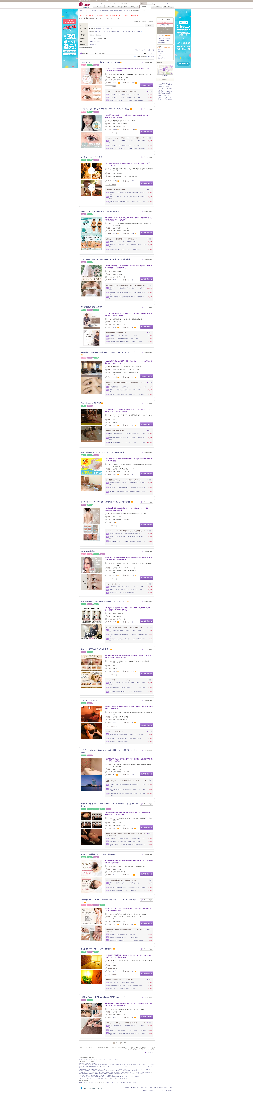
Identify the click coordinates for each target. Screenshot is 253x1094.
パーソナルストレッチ (145, 1072)
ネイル (85, 1082)
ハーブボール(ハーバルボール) (86, 1072)
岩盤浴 (92, 1076)
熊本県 (95, 1059)
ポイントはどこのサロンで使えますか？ (165, 89)
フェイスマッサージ (96, 1064)
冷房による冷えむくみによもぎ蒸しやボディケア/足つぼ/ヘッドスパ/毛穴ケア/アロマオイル (128, 164)
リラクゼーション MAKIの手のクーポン (116, 189)
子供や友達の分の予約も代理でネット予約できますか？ (165, 92)
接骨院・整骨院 (123, 1078)
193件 (132, 377)
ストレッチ (137, 1072)
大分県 (100, 1059)
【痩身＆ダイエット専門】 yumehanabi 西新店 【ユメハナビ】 (106, 997)
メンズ (151, 3)
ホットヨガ (129, 1076)
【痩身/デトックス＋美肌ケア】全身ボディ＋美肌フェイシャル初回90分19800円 (127, 288)
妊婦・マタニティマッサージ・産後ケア (111, 1072)
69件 (132, 280)
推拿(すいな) (97, 1072)
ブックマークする (147, 62)
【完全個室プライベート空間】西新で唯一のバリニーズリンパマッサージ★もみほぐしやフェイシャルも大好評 (128, 410)
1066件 (133, 83)
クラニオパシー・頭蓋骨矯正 (106, 1075)
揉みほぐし (118, 1070)
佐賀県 (85, 1059)
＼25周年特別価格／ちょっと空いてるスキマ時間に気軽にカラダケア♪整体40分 (127, 483)
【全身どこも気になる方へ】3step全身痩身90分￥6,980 (122, 241)
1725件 (115, 575)
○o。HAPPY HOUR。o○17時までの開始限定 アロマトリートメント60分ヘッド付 (127, 785)
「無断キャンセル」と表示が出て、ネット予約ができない (165, 98)
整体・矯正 (81, 1073)
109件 (114, 425)
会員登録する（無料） (165, 25)
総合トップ (81, 10)
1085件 (115, 671)
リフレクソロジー (83, 1069)
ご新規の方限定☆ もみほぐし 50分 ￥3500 (121, 982)
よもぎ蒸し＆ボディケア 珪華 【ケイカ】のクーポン (119, 979)
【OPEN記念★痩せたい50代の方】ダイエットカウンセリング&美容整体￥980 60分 (128, 635)
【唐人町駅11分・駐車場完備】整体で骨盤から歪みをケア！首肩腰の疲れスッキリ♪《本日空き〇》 (128, 460)
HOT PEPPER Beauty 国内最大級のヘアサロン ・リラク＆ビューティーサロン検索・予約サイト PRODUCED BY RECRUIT (85, 5)
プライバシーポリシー (159, 1090)
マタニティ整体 (124, 1073)
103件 (132, 671)
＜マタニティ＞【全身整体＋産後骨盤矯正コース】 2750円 (124, 338)
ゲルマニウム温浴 (106, 1076)
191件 (132, 233)
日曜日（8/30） (126, 31)
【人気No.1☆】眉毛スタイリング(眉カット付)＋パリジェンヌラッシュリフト (127, 390)
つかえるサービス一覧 (163, 40)
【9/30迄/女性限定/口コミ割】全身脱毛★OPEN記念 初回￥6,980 (124, 533)
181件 (132, 181)
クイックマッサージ (138, 1066)
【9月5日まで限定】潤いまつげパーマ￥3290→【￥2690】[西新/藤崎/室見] (127, 148)
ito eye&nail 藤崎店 (88, 551)
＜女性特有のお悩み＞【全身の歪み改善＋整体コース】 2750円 (125, 341)
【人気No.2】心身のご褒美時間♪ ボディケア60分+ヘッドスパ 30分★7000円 (127, 202)
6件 (114, 522)
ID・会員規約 (144, 1090)
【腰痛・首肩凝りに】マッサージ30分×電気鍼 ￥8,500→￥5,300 (124, 841)
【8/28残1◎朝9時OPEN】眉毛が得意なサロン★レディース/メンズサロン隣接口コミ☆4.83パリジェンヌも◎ (128, 362)
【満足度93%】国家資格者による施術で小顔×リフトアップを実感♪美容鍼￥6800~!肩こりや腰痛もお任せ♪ (128, 813)
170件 (114, 474)
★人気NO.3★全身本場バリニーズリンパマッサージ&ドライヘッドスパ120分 (127, 443)
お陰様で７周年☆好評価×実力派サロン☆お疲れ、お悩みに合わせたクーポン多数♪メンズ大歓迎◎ (129, 708)
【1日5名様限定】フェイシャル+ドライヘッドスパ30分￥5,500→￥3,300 (126, 838)
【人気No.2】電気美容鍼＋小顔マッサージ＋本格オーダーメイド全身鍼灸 (127, 887)
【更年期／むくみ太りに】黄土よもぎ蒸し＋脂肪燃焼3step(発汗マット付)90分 (127, 245)
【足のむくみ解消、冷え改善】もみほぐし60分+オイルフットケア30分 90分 (127, 735)
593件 (114, 924)
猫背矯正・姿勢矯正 (103, 1073)
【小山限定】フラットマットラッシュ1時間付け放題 (122, 592)
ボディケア (81, 1063)
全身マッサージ (87, 1064)
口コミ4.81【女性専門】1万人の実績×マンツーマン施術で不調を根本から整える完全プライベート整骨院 (128, 314)
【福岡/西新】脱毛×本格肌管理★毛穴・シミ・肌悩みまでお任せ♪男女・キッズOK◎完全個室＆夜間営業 (128, 509)
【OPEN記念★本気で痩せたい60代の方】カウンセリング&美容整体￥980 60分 (127, 639)
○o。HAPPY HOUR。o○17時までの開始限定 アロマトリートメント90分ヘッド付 (127, 790)
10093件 (115, 83)
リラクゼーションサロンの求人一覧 (144, 50)
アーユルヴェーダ (148, 1069)
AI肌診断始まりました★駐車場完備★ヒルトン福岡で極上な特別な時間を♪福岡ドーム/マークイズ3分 (128, 760)
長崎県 (90, 1059)
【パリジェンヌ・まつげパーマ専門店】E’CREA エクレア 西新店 (105, 109)
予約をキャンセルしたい (164, 95)
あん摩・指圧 (100, 1078)
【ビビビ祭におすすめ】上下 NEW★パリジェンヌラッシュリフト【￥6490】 (127, 141)
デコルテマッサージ (106, 1064)
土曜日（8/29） (116, 31)
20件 (132, 622)
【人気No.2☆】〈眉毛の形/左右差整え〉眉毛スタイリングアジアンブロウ (127, 394)
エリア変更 (98, 28)
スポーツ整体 (117, 1073)
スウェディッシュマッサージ (91, 1066)
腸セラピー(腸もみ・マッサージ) (130, 1070)
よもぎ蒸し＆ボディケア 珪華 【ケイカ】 (96, 949)
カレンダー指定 (136, 31)
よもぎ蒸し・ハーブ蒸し (90, 1070)
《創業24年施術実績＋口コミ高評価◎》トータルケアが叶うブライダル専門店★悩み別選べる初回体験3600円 (128, 267)
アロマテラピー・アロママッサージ (107, 1066)
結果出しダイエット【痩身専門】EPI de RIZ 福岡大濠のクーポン (122, 239)
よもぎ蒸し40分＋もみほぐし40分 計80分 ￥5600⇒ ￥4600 (125, 985)
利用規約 (151, 1090)
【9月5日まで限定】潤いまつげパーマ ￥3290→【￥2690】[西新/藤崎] (126, 100)
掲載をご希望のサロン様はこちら (163, 1087)
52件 (132, 722)
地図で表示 (151, 56)
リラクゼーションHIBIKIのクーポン (114, 731)
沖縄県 (116, 1059)
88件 (132, 828)
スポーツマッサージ (129, 1066)
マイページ (165, 3)
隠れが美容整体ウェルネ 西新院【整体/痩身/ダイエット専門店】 (103, 601)
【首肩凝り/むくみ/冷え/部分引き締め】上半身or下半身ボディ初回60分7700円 (127, 293)
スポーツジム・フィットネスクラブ (87, 1078)
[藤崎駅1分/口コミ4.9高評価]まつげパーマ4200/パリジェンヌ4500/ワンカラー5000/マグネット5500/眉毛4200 (128, 559)
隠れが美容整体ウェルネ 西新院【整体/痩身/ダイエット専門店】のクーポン (124, 627)
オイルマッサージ (120, 1066)
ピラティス (137, 1076)
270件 (132, 575)
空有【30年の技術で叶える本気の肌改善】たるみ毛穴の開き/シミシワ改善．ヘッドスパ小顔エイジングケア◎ (128, 656)
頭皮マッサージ (127, 1069)
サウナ (121, 1076)
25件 (132, 327)
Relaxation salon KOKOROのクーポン (115, 430)
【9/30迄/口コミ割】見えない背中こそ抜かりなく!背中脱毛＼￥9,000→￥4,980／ (127, 537)
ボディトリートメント (91, 1063)
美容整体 (131, 1073)
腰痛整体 (111, 1073)
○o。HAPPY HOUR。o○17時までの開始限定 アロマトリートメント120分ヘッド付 (127, 794)
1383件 (133, 129)
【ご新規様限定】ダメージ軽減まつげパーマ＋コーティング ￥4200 (126, 586)
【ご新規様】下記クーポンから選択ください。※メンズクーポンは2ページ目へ (128, 387)
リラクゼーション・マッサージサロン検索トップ (97, 10)
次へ (152, 53)
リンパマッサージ (145, 1064)
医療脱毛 (135, 1082)
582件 (132, 971)
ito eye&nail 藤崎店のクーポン (113, 584)
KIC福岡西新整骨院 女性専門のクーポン (116, 332)
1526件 (115, 377)
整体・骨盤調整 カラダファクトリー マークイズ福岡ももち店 (102, 452)
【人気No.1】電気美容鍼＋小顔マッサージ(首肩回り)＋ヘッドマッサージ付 (127, 883)
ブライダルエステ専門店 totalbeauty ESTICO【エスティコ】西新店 (105, 259)
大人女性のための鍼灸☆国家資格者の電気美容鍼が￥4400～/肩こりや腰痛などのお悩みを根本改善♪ (129, 862)
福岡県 (80, 1059)
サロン (159, 49)
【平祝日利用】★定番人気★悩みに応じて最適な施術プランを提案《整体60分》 (127, 488)
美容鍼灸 (116, 1078)
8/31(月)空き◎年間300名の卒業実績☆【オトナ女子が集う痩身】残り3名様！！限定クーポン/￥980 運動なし (127, 609)
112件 (132, 775)
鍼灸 (106, 1078)
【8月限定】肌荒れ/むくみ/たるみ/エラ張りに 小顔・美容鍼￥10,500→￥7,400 (127, 845)
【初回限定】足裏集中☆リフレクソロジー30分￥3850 (122, 934)
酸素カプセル (98, 1076)
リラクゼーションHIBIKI (89, 700)
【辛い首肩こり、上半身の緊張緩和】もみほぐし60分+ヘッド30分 (125, 738)
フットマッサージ (128, 1064)
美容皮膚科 (122, 1082)
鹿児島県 (111, 1059)
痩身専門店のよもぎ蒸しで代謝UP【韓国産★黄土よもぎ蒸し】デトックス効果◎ (127, 1034)
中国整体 (135, 1073)
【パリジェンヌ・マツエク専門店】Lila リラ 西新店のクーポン (122, 91)
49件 (114, 775)
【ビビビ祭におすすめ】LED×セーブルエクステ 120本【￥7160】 (125, 97)
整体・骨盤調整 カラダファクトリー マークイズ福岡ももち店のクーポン (123, 480)
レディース (143, 3)
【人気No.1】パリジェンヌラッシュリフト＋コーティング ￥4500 (125, 589)
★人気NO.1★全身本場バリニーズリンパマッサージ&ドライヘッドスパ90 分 (127, 434)
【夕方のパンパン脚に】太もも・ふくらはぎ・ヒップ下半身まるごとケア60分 (127, 250)
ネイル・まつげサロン (122, 7)
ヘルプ (172, 3)
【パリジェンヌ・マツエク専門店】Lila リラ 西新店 (100, 62)
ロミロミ (81, 1070)
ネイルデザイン (161, 58)
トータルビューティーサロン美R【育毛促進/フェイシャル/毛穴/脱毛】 (106, 502)
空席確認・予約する (146, 85)
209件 (114, 280)
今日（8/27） (98, 31)
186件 (114, 971)
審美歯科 (129, 1082)
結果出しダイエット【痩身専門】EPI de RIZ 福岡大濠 (100, 211)
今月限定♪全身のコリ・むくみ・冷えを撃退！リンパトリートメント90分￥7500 (126, 1026)
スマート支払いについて (164, 83)
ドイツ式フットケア (137, 1069)
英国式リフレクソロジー (92, 1069)
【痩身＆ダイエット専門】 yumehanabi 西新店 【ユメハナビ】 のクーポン (126, 1022)
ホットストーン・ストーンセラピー (106, 1070)
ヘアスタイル (110, 7)
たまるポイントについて (164, 38)
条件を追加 (93, 44)
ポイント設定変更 (162, 42)
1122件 (115, 181)
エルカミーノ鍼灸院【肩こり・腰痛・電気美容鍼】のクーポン (121, 880)
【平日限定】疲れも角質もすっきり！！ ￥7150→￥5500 (123, 937)
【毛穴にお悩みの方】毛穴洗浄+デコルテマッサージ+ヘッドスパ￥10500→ (127, 688)
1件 (132, 875)
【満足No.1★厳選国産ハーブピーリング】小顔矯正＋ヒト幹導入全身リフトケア (127, 683)
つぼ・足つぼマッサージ (117, 1064)
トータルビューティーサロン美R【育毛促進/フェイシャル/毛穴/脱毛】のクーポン (126, 531)
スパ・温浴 (87, 1076)
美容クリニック (168, 7)
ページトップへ (150, 1052)
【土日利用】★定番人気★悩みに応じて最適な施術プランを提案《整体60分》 (127, 492)
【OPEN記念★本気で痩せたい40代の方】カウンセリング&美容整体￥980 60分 (127, 630)
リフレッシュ (82, 1076)
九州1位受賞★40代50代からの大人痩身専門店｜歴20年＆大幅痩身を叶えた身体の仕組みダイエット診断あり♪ (128, 219)
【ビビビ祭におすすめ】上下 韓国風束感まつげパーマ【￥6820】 (125, 94)
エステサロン (156, 7)
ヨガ (126, 1076)
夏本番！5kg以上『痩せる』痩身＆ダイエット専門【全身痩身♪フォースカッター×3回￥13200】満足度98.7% (128, 1004)
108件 (114, 828)
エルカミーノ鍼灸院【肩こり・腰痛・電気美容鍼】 (99, 854)
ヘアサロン (99, 7)
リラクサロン (145, 7)
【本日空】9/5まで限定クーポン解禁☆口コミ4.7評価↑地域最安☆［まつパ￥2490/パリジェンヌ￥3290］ (128, 116)
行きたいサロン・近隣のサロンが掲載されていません (165, 85)
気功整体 (140, 1073)
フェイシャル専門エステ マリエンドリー (95, 649)
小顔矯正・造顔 (94, 1075)
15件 (114, 722)
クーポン (160, 54)
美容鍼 (110, 1078)
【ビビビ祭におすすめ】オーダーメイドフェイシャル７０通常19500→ (126, 691)
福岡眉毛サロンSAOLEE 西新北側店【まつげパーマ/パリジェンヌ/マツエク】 (108, 352)
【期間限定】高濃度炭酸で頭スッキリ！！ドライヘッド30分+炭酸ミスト (126, 940)
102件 (132, 425)
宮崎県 (105, 1059)
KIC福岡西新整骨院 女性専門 (91, 307)
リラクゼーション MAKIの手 (91, 157)
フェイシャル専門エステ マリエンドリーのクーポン (118, 680)
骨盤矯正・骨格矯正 (88, 1073)
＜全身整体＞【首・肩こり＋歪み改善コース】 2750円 (123, 335)
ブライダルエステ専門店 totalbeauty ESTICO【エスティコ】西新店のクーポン (126, 285)
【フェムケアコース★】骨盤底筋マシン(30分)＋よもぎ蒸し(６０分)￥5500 (127, 1030)
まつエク (91, 1082)
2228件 (115, 233)
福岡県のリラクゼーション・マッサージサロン (120, 10)
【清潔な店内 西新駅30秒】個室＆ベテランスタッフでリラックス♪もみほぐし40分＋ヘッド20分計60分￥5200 (129, 956)
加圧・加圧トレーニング (127, 1072)
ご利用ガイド (169, 1090)
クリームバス (119, 1069)
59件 (132, 1017)
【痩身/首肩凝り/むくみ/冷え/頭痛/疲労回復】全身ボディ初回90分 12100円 (126, 297)
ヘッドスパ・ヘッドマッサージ (107, 1069)
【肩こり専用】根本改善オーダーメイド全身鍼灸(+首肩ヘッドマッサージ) (127, 890)
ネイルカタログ (133, 7)
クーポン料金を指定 (95, 41)
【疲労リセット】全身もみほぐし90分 (118, 741)
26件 (132, 474)
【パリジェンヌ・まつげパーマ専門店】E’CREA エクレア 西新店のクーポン (125, 138)
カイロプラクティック (84, 1075)
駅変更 (108, 28)
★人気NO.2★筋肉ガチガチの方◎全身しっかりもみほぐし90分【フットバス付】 (127, 438)
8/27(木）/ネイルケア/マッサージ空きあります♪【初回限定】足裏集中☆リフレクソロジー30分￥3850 (128, 909)
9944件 (115, 129)
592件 (114, 327)
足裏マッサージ (136, 1064)
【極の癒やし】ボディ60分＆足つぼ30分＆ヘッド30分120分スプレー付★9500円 (127, 193)
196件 (114, 622)
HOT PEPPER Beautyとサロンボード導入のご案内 (138, 1087)
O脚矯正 (96, 1073)
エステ (107, 1082)
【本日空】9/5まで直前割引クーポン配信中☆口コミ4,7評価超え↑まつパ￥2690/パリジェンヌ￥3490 (127, 70)
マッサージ (81, 1064)
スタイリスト (161, 51)
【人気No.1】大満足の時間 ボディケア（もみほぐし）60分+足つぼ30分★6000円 (127, 197)
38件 (114, 875)
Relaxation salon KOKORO (91, 403)
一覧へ (150, 91)
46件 (132, 924)
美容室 (80, 1082)
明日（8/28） (107, 31)
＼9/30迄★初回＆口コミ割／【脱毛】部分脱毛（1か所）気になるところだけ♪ (127, 542)
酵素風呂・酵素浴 (115, 1076)
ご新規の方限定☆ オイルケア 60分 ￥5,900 (122, 988)
